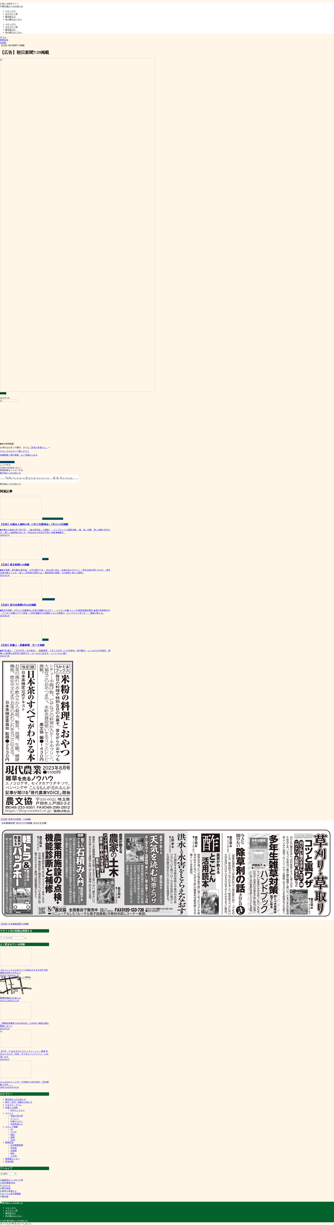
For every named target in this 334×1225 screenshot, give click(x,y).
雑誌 (12, 1134)
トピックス (10, 1208)
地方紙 (13, 1148)
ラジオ (13, 1132)
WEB (12, 1140)
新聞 (12, 1137)
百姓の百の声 (16, 1116)
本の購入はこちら (13, 1216)
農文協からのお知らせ (15, 1099)
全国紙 (3, 462)
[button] (26, 938)
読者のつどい (16, 1121)
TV (11, 1129)
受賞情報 (9, 1161)
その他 (13, 1156)
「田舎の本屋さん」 (38, 447)
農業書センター (12, 1159)
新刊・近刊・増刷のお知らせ (18, 1102)
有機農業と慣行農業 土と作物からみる (19, 455)
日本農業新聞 (16, 1145)
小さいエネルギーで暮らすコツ (14, 451)
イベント (9, 1113)
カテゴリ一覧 (11, 1210)
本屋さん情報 (11, 1108)
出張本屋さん (16, 1124)
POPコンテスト (17, 1110)
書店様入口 (10, 1213)
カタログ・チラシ (13, 1105)
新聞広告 (10, 462)
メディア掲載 (11, 1127)
